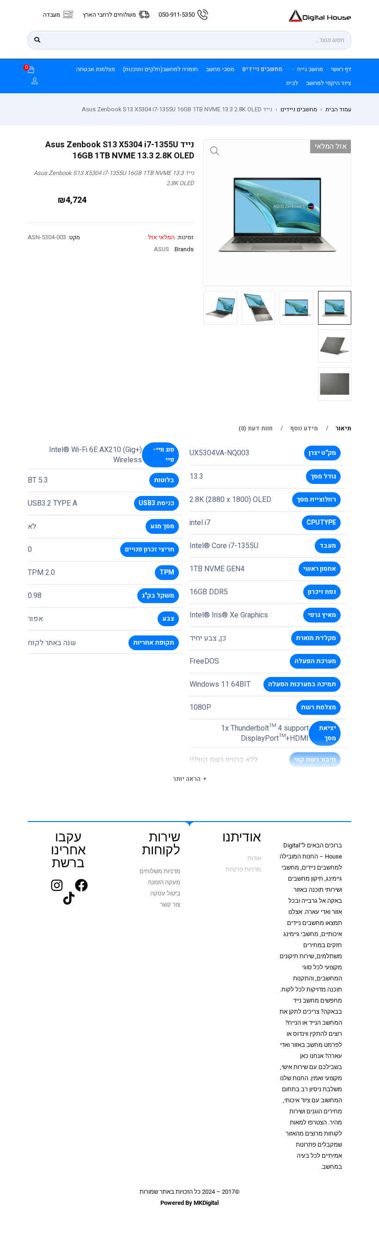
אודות (254, 858)
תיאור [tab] (343, 428)
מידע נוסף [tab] (304, 428)
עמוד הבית (338, 109)
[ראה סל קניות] (31, 70)
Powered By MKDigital (189, 1202)
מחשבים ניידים (299, 109)
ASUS (161, 249)
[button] (215, 151)
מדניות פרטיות (243, 869)
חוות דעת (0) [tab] (255, 428)
